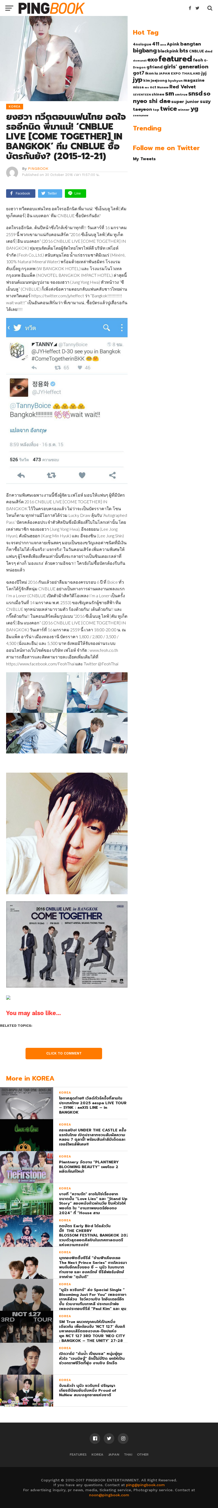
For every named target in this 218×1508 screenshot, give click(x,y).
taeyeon (142, 109)
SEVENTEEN (142, 94)
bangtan (190, 44)
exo (152, 59)
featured (175, 59)
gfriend (154, 67)
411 (155, 43)
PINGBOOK (38, 168)
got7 (138, 72)
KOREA (97, 1454)
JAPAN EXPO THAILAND (179, 73)
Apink (173, 44)
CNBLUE (196, 51)
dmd (208, 51)
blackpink (168, 51)
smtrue (181, 94)
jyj (204, 73)
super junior (185, 101)
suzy (205, 101)
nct (153, 87)
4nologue (142, 44)
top (156, 109)
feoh (198, 60)
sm (169, 93)
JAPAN (113, 1454)
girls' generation (186, 67)
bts (183, 51)
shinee (158, 94)
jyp (137, 79)
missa (138, 87)
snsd (195, 93)
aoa (163, 44)
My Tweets (144, 159)
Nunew (163, 87)
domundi (139, 60)
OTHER (143, 1454)
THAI (128, 1454)
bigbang (145, 50)
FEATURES (78, 1454)
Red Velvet (182, 86)
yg (194, 108)
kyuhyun (175, 80)
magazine (193, 80)
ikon (149, 73)
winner (184, 109)
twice (168, 108)
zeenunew (140, 115)
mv (147, 87)
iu (156, 73)
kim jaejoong (155, 80)
